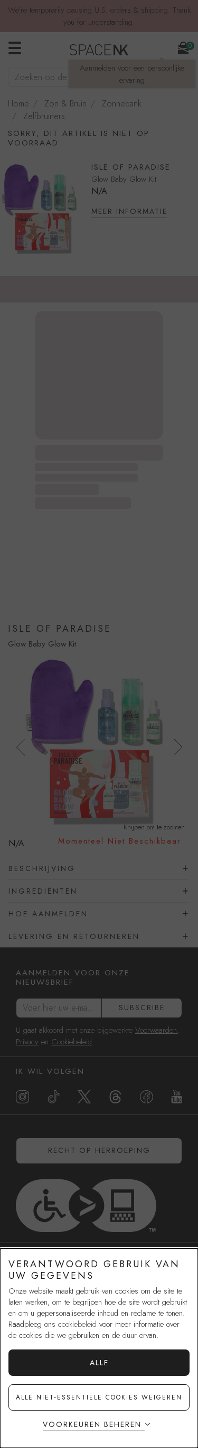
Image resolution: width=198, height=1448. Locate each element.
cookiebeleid (77, 1324)
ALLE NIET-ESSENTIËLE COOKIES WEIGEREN (99, 1397)
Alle (99, 1362)
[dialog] (99, 1348)
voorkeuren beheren (92, 1424)
